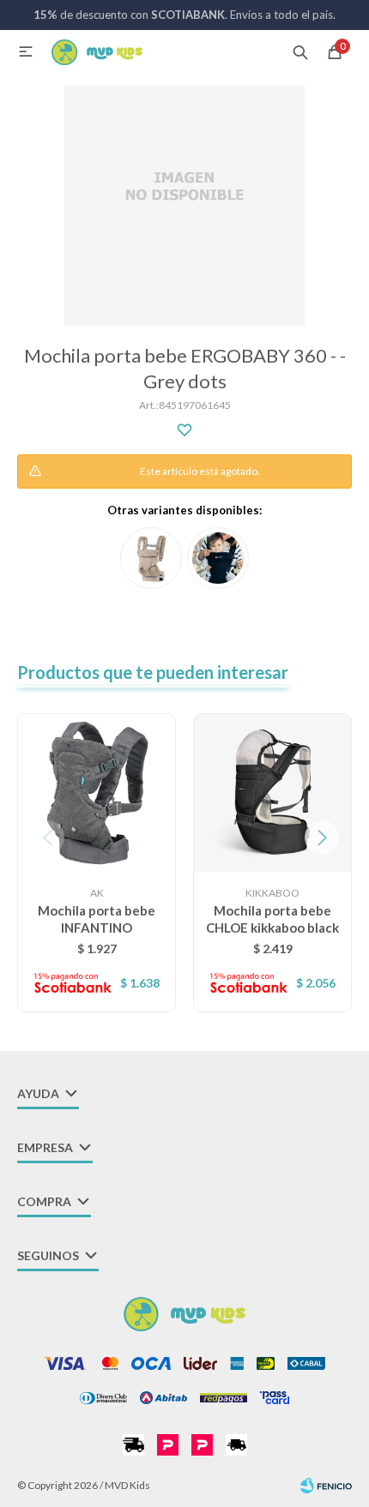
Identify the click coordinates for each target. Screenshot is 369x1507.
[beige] (151, 558)
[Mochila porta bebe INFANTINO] (96, 792)
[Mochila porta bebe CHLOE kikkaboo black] (272, 792)
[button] (300, 51)
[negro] (218, 558)
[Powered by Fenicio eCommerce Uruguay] (326, 1485)
